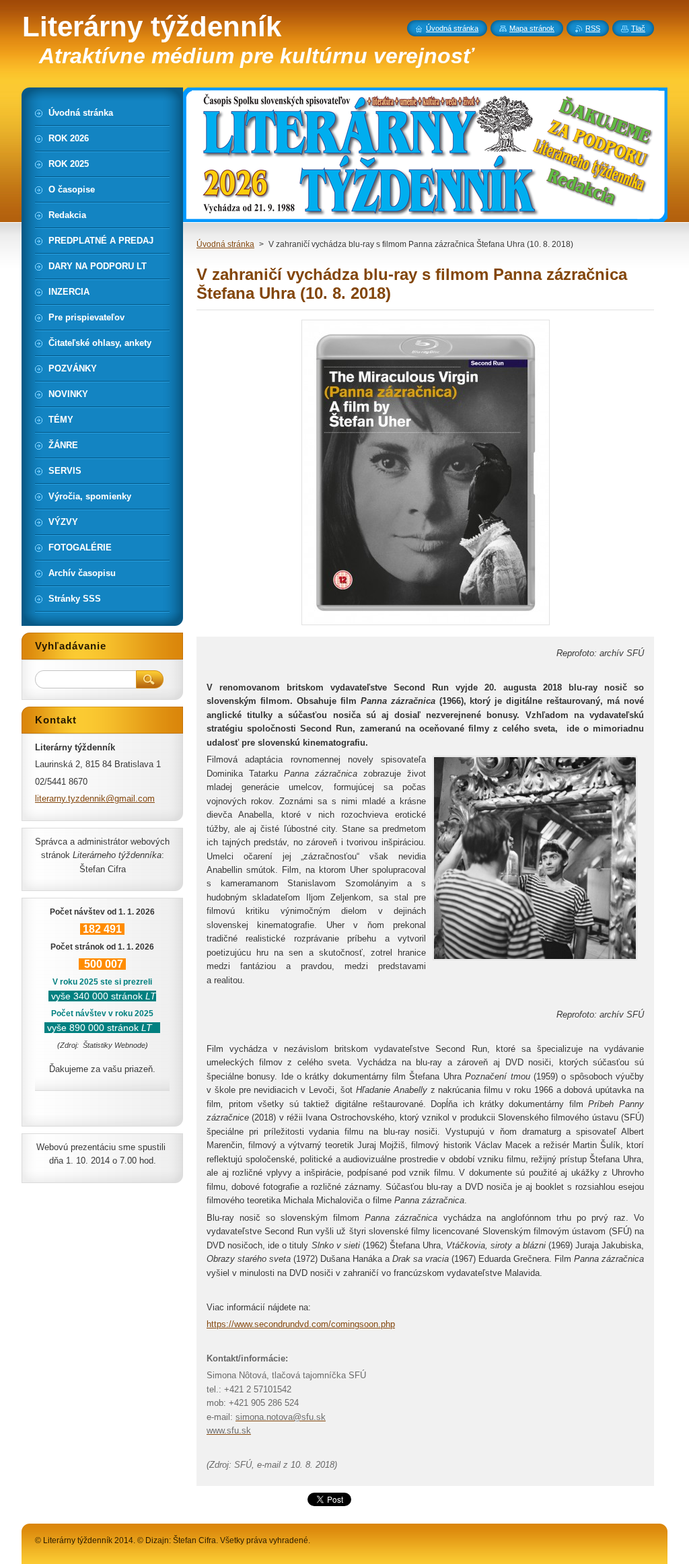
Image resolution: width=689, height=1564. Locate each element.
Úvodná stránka (225, 244)
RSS (592, 28)
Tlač (638, 28)
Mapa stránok (531, 28)
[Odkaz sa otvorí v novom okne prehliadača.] (425, 625)
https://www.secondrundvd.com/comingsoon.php (301, 1324)
